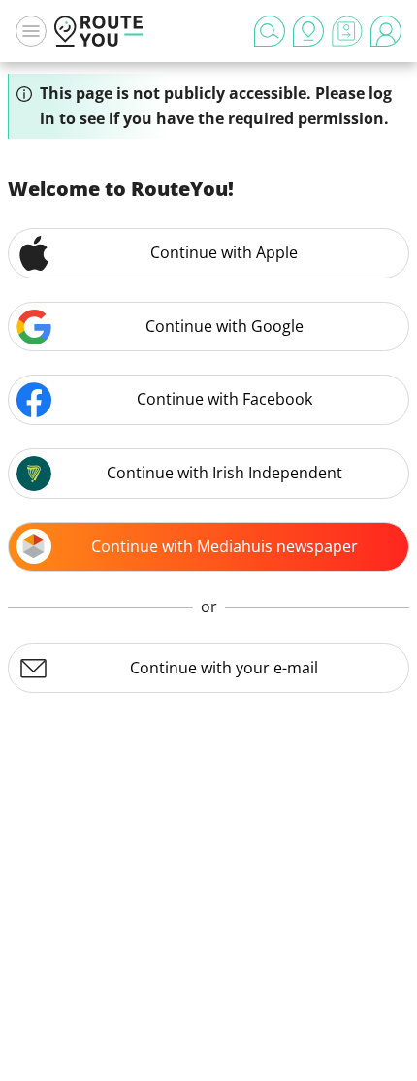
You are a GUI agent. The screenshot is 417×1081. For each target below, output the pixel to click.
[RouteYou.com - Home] (99, 31)
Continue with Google (224, 326)
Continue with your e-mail (224, 667)
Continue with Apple (224, 252)
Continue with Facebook (224, 398)
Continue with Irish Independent (224, 472)
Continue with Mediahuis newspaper (224, 546)
